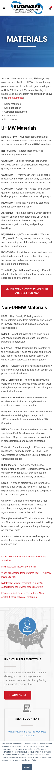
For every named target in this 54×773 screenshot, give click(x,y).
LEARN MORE (18, 695)
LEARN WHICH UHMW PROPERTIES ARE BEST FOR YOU (27, 291)
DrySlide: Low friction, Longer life (18, 566)
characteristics (15, 97)
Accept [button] (27, 767)
